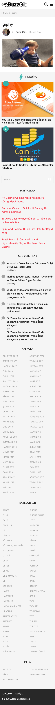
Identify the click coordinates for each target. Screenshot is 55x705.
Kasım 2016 (35, 401)
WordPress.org (37, 674)
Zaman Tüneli (36, 651)
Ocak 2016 (34, 452)
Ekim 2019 (8, 371)
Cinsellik (7, 525)
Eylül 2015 (35, 472)
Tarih (32, 601)
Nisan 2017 (35, 376)
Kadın (6, 626)
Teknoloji (34, 611)
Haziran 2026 (10, 366)
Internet (7, 621)
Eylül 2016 (35, 411)
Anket (6, 510)
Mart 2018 (8, 462)
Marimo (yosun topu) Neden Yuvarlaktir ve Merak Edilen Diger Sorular (30, 278)
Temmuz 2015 (36, 482)
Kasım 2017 (8, 482)
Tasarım (33, 606)
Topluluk (7, 693)
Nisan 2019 (8, 396)
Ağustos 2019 (10, 381)
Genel (6, 565)
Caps (5, 520)
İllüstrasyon (10, 616)
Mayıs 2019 (8, 391)
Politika (33, 565)
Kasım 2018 (8, 421)
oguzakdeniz (17, 297)
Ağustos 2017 (36, 356)
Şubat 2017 (35, 386)
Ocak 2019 (8, 411)
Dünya (6, 535)
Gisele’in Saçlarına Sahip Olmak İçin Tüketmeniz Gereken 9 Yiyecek (27, 305)
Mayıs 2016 (35, 432)
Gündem (7, 586)
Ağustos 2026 (10, 356)
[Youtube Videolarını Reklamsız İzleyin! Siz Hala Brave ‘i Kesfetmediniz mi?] (27, 99)
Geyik (6, 571)
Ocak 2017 (34, 391)
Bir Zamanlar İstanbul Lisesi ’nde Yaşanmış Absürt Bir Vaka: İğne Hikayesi (25, 322)
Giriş (5, 674)
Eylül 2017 (8, 492)
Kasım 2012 (35, 487)
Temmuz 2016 (36, 421)
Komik (6, 646)
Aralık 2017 (9, 477)
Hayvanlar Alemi (12, 606)
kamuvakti (16, 311)
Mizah (32, 540)
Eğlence (7, 540)
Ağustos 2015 (36, 477)
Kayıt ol (7, 669)
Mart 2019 (8, 401)
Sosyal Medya (37, 591)
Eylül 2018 (8, 432)
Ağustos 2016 (36, 416)
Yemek (32, 646)
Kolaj (6, 641)
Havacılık (8, 601)
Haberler (8, 596)
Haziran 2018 (10, 447)
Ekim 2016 (34, 406)
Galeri (6, 555)
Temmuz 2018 (10, 442)
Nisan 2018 (8, 457)
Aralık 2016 (35, 396)
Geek (5, 560)
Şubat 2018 (8, 467)
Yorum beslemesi (38, 669)
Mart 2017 (34, 381)
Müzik (32, 550)
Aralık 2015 (35, 457)
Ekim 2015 (34, 467)
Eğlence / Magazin (13, 545)
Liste (32, 520)
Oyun (32, 560)
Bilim (5, 515)
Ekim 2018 (8, 427)
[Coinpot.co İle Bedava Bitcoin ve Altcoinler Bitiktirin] (27, 145)
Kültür (33, 510)
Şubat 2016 (35, 447)
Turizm (33, 621)
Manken (33, 530)
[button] (46, 4)
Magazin (34, 525)
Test (31, 616)
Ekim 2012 (34, 492)
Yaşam (33, 641)
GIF (4, 581)
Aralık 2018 (9, 416)
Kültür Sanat (36, 515)
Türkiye (33, 626)
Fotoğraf (8, 550)
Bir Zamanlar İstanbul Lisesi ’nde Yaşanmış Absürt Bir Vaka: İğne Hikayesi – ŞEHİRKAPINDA (25, 336)
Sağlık (32, 571)
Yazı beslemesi (10, 679)
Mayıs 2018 (8, 452)
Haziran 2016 (36, 427)
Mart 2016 (34, 442)
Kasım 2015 (35, 462)
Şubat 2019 (8, 406)
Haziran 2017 (36, 366)
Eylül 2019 (8, 376)
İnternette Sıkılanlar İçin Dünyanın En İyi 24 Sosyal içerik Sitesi (30, 265)
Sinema (33, 586)
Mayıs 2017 (35, 371)
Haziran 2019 (10, 386)
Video (32, 636)
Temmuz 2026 (10, 361)
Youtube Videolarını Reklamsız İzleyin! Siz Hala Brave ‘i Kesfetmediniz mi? (26, 121)
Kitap (5, 636)
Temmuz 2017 (36, 361)
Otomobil (34, 555)
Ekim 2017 (8, 487)
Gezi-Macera (9, 576)
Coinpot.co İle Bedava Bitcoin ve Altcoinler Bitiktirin (27, 166)
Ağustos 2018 (10, 437)
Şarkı (32, 581)
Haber (6, 591)
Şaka (32, 576)
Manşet (33, 535)
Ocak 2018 (8, 472)
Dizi (4, 530)
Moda (32, 545)
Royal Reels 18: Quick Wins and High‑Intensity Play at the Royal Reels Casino (23, 243)
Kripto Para (9, 651)
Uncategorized (37, 631)
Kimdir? (6, 631)
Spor (32, 596)
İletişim (19, 693)
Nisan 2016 (35, 437)
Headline (8, 611)
